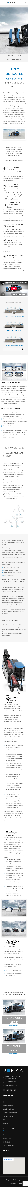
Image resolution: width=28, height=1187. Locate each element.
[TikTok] (15, 1090)
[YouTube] (11, 1090)
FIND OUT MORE (14, 1025)
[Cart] (25, 3)
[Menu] (3, 2)
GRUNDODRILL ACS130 (14, 60)
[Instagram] (7, 1090)
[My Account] (22, 2)
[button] (14, 349)
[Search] (19, 2)
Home (1, 6)
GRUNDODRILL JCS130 (14, 56)
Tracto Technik (7, 6)
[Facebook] (4, 1090)
